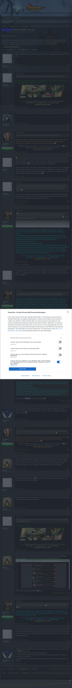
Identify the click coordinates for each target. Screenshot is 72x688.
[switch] (59, 342)
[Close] (68, 312)
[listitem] (36, 338)
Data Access (36, 375)
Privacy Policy (47, 375)
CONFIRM (22, 369)
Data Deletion (25, 375)
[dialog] (36, 344)
